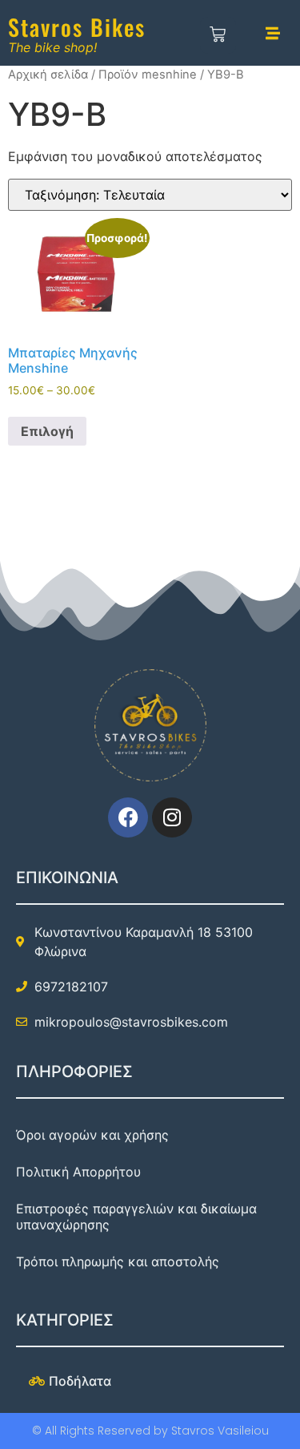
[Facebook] (128, 817)
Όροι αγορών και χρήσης (92, 1135)
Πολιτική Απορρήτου (78, 1172)
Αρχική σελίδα (48, 74)
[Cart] (218, 35)
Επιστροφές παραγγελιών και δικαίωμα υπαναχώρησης (136, 1217)
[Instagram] (172, 817)
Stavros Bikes (77, 26)
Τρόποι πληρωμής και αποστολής (117, 1261)
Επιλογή (47, 431)
